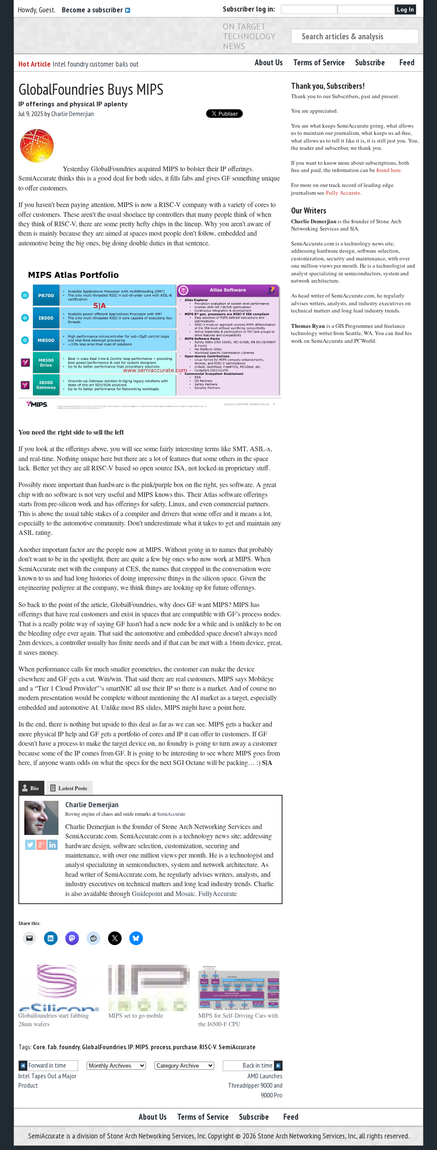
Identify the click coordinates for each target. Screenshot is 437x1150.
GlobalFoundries (104, 1046)
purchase (185, 1046)
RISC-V (207, 1046)
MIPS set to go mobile (135, 1015)
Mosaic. (186, 893)
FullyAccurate (217, 893)
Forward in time (46, 1065)
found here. (389, 170)
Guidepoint (147, 893)
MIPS (142, 1046)
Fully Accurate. (343, 192)
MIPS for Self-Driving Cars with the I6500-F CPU (238, 1019)
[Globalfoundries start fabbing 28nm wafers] (59, 988)
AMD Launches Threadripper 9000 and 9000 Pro (255, 1085)
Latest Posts (72, 788)
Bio (34, 788)
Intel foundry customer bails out (95, 64)
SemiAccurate (237, 1046)
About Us (269, 62)
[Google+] (41, 846)
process (161, 1046)
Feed (406, 62)
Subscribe (370, 62)
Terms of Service (319, 62)
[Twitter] (30, 846)
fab (52, 1046)
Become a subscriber (93, 10)
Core (39, 1046)
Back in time (258, 1065)
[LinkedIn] (52, 846)
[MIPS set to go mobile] (149, 988)
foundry (69, 1046)
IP (130, 1046)
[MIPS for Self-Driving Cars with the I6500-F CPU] (239, 988)
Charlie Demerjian (72, 113)
